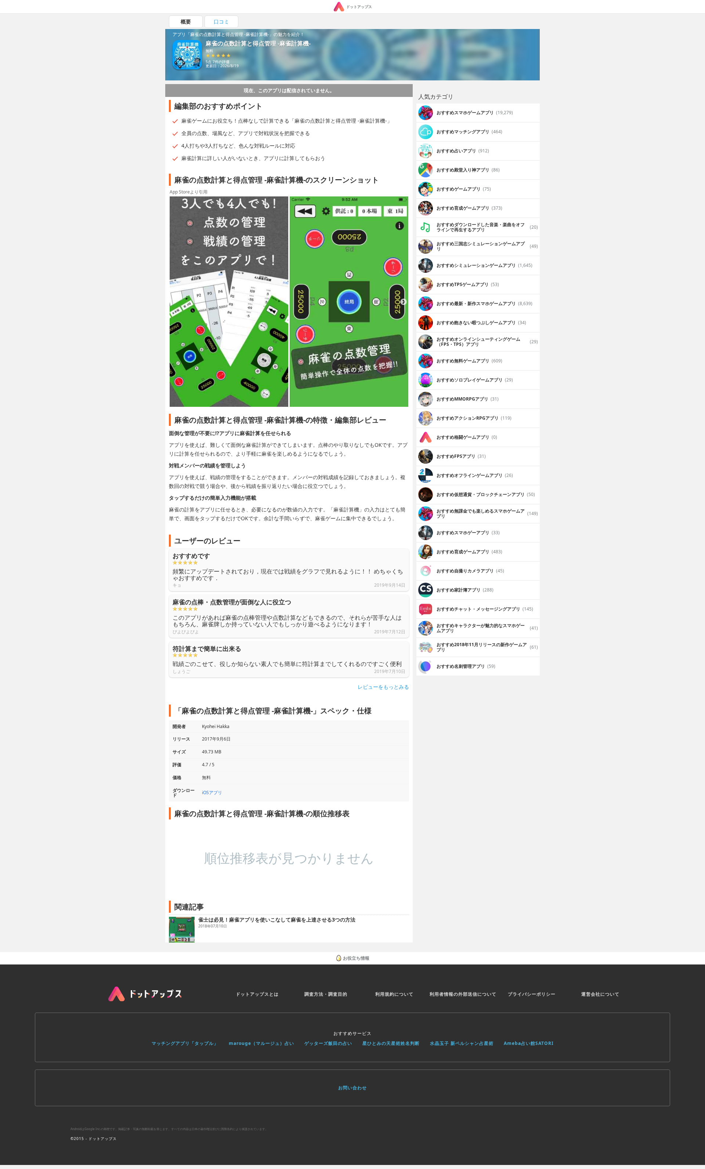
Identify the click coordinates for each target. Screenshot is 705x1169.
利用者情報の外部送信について (463, 994)
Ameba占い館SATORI (529, 1043)
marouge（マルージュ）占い (261, 1043)
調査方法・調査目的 (325, 994)
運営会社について (600, 994)
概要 (186, 21)
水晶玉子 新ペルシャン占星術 (462, 1043)
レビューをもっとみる (383, 687)
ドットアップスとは (257, 994)
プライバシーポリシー (532, 994)
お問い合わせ (352, 1088)
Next (403, 302)
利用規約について (394, 994)
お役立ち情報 (356, 958)
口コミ (221, 21)
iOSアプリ (212, 792)
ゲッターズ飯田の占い (328, 1043)
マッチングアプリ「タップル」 (185, 1043)
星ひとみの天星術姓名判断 (391, 1043)
